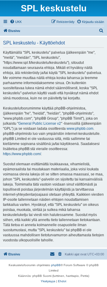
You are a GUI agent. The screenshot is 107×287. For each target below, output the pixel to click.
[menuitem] (16, 21)
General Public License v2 (39, 123)
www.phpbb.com (80, 128)
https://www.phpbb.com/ (22, 154)
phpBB (56, 265)
